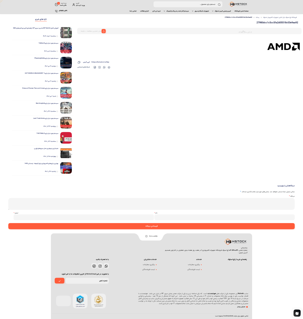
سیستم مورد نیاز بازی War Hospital (47, 103)
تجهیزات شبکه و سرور (202, 11)
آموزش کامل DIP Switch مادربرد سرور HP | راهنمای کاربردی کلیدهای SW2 (35, 28)
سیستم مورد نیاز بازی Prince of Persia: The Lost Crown (40, 88)
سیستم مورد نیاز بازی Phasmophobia (46, 58)
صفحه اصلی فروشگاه (241, 11)
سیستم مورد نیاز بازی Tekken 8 (48, 43)
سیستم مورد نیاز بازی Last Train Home (45, 118)
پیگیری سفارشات (194, 264)
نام (155, 213)
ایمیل (16, 213)
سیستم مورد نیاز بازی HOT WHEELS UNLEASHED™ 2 (41, 73)
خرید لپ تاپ (156, 11)
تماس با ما (133, 11)
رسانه (257, 17)
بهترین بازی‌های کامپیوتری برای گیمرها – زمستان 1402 (41, 163)
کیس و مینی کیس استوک (223, 11)
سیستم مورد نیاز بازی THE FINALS (47, 133)
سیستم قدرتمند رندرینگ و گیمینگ (177, 11)
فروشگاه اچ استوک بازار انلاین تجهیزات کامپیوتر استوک (280, 17)
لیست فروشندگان (193, 269)
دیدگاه (292, 196)
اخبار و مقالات (144, 11)
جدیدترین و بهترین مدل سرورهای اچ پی (46, 148)
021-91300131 (233, 250)
